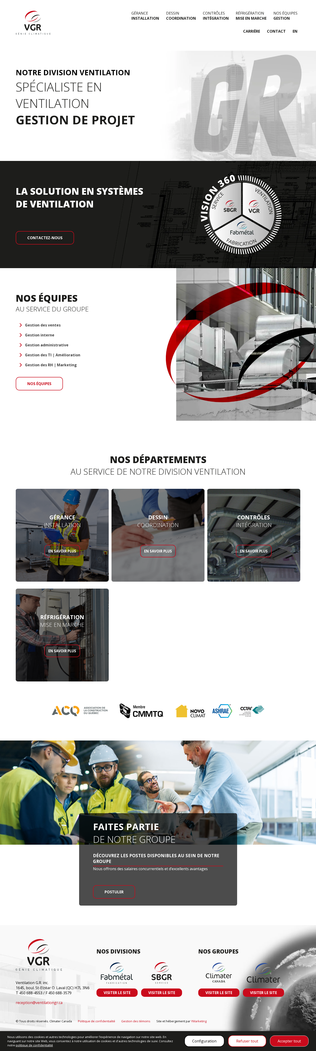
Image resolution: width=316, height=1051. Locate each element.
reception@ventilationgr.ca (39, 1002)
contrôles (216, 16)
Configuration (204, 1041)
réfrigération (251, 16)
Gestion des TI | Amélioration (52, 355)
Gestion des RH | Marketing (51, 364)
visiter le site (117, 992)
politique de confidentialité (34, 1045)
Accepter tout (289, 1041)
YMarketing (199, 1021)
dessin (181, 16)
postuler (114, 891)
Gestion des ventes (43, 325)
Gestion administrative (46, 345)
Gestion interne (39, 335)
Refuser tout (247, 1041)
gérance (145, 16)
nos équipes (285, 16)
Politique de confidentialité (96, 1021)
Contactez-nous (44, 237)
